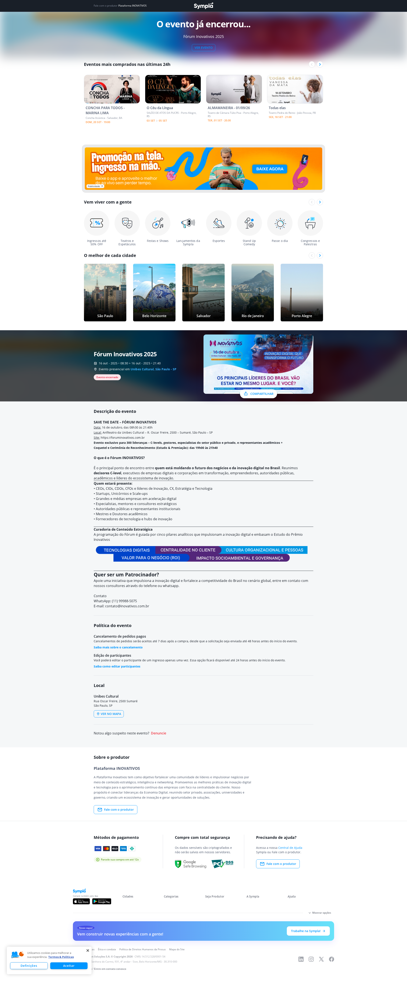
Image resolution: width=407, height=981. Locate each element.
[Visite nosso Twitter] (321, 959)
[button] (17, 955)
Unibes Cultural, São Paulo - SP (153, 369)
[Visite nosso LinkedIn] (301, 959)
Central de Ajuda (290, 848)
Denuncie (158, 733)
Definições (29, 966)
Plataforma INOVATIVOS (132, 5)
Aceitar (68, 966)
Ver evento (204, 48)
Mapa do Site (177, 949)
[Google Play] (101, 901)
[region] (49, 960)
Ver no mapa (111, 714)
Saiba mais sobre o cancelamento (118, 647)
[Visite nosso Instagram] (311, 959)
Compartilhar (261, 394)
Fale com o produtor (119, 810)
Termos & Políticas (61, 957)
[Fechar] (87, 950)
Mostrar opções (321, 912)
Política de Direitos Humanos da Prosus (142, 949)
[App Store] (81, 901)
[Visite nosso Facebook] (331, 959)
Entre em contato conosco (110, 969)
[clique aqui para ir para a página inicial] (203, 6)
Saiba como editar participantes (117, 666)
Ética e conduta (107, 949)
